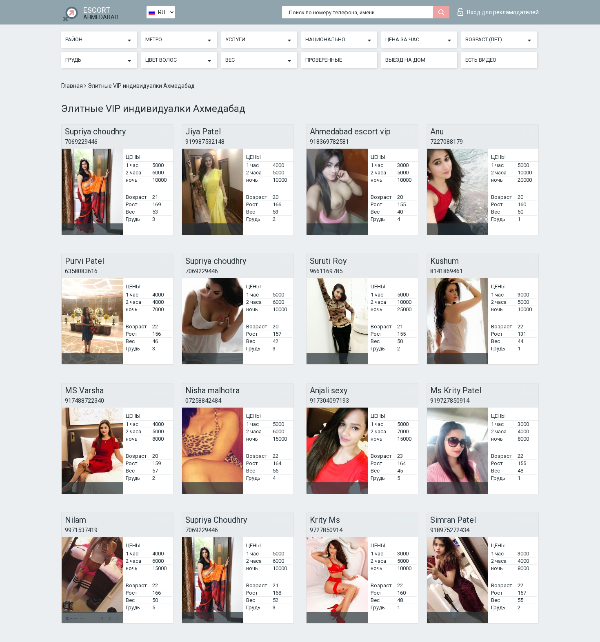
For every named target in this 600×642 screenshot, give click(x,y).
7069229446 (81, 141)
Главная (72, 85)
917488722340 (84, 400)
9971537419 (81, 530)
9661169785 (326, 271)
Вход (503, 12)
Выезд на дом (405, 60)
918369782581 (329, 141)
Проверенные (323, 60)
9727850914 (326, 530)
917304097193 (329, 400)
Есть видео (480, 60)
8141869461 (446, 271)
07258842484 (203, 400)
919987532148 (204, 141)
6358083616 (81, 271)
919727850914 (449, 400)
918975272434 (449, 530)
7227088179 (446, 141)
